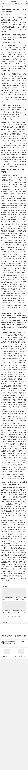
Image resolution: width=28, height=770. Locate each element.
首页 (3, 3)
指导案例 (6, 3)
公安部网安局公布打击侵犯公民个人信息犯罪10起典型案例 (20, 599)
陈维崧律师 (13, 1)
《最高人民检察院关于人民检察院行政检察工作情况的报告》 (13, 61)
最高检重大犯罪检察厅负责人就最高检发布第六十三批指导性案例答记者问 (20, 612)
